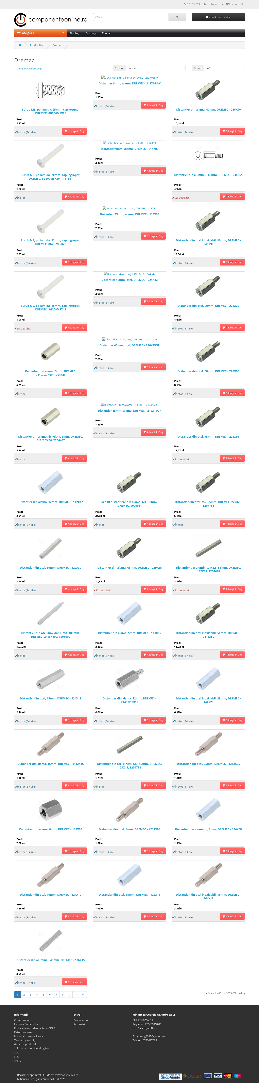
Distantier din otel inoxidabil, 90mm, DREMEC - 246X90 (208, 242)
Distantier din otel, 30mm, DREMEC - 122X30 (50, 567)
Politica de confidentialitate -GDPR (34, 1028)
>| (83, 994)
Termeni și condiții (25, 1040)
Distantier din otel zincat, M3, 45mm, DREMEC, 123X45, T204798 (129, 765)
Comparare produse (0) (30, 68)
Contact (106, 33)
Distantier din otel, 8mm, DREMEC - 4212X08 (129, 829)
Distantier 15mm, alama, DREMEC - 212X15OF (129, 411)
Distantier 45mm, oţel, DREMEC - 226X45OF (130, 345)
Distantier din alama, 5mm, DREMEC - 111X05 (129, 633)
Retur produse (23, 1032)
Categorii (27, 33)
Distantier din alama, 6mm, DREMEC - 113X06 (50, 829)
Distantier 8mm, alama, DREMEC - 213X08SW (130, 83)
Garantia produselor (26, 1044)
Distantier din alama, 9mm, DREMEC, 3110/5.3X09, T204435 (50, 373)
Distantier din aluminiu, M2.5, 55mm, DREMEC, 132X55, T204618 (208, 569)
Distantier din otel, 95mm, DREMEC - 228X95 (208, 436)
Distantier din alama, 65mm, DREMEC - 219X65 (129, 567)
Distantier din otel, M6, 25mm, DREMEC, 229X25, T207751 (208, 503)
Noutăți (74, 33)
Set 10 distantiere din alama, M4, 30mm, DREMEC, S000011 (129, 503)
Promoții (90, 33)
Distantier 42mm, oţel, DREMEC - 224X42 (129, 280)
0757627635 (150, 1040)
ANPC (17, 1060)
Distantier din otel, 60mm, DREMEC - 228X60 (208, 371)
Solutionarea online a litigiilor (31, 1048)
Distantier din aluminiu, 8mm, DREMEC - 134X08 (208, 829)
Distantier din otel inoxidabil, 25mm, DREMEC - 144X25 (208, 700)
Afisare (198, 68)
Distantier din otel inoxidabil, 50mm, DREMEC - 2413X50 (208, 635)
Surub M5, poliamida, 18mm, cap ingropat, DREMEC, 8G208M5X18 (50, 307)
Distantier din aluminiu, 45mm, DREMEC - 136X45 (50, 960)
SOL (16, 1052)
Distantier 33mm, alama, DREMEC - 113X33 (129, 214)
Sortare (119, 68)
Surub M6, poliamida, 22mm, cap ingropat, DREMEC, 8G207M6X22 (50, 242)
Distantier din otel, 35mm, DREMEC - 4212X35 (208, 764)
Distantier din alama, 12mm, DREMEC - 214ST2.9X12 (129, 700)
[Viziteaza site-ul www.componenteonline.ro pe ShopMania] (170, 1076)
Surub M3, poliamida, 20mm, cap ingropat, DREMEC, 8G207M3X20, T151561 (50, 176)
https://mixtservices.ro (64, 1075)
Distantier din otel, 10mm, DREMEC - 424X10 (50, 894)
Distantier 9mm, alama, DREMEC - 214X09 (129, 149)
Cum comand (22, 1020)
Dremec (57, 45)
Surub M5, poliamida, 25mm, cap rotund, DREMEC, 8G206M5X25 (50, 111)
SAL (16, 1056)
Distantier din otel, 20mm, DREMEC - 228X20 (208, 306)
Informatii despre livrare (28, 1036)
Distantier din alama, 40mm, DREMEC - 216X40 (208, 109)
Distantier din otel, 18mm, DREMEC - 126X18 (129, 894)
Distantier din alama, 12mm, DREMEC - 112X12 (50, 502)
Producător (37, 45)
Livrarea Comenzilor (26, 1024)
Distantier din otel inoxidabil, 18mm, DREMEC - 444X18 (208, 896)
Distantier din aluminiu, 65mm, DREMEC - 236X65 (208, 175)
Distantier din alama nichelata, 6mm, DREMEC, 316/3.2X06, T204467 (50, 438)
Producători (80, 1020)
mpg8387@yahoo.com (153, 1036)
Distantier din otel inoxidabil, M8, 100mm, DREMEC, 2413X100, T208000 (50, 635)
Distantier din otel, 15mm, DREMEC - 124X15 (50, 698)
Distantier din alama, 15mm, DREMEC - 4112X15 (51, 764)
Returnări (79, 1024)
